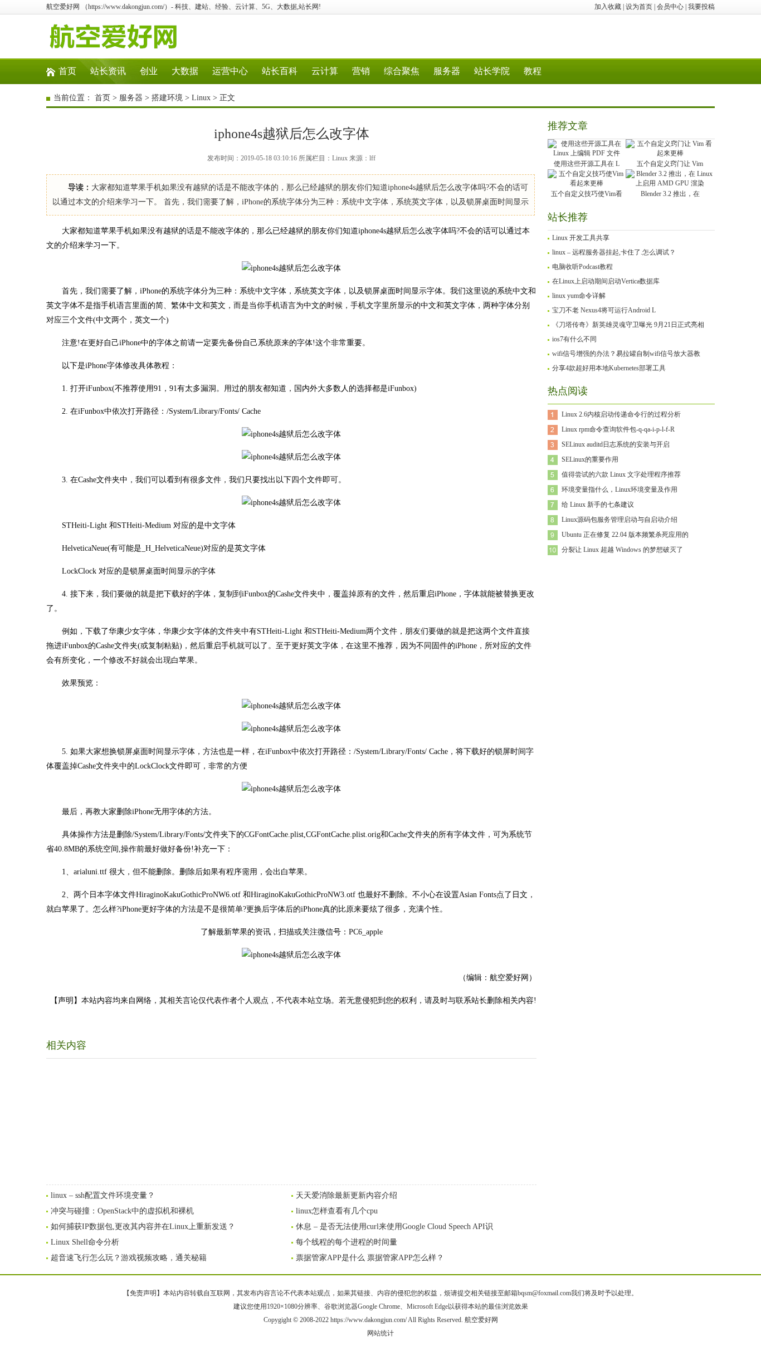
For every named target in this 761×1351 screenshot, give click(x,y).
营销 (361, 71)
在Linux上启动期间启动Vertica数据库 (606, 281)
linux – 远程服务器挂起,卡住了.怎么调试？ (614, 252)
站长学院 (492, 71)
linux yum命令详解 (579, 296)
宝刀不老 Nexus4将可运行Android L (604, 310)
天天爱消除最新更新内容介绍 (346, 1195)
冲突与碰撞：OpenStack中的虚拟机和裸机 (122, 1211)
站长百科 (279, 71)
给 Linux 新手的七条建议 (598, 504)
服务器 (446, 71)
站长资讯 (108, 71)
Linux (201, 98)
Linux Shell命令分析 (85, 1242)
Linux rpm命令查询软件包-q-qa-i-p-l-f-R (618, 429)
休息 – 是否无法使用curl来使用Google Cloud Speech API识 (394, 1226)
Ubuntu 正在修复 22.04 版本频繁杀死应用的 (625, 535)
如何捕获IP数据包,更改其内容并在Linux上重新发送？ (143, 1226)
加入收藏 (607, 7)
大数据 (185, 71)
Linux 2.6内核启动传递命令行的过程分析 (621, 414)
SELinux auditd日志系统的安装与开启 (616, 444)
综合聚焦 (401, 71)
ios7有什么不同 (574, 339)
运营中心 (230, 71)
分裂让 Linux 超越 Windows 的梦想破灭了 (622, 550)
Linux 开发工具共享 (580, 238)
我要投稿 (701, 7)
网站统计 (380, 1333)
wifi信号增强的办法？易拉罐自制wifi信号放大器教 (626, 354)
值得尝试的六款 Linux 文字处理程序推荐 (621, 474)
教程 (533, 71)
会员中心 (670, 7)
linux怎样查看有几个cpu (337, 1211)
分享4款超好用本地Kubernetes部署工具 (609, 368)
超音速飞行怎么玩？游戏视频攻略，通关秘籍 (129, 1258)
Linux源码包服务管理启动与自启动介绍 (619, 519)
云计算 (324, 71)
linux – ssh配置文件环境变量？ (103, 1195)
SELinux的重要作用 (590, 459)
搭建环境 (167, 98)
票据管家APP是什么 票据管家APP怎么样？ (370, 1258)
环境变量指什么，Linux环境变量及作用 (619, 489)
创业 (149, 71)
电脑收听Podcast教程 (582, 267)
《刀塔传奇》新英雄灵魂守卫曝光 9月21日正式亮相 (628, 325)
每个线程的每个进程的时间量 (346, 1242)
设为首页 (639, 7)
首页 (67, 71)
